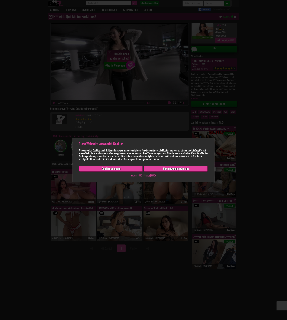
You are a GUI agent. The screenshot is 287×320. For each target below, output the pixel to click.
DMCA (153, 175)
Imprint (134, 175)
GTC (140, 175)
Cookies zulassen (111, 169)
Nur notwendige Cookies (176, 169)
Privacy (147, 175)
